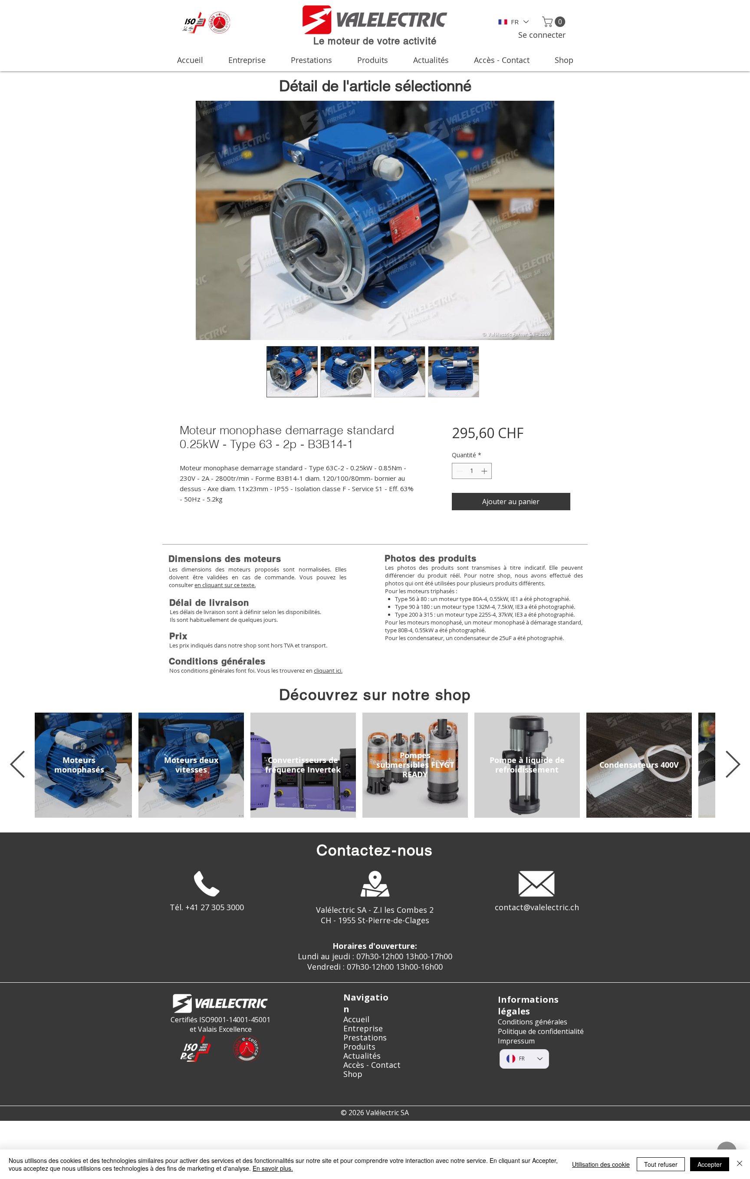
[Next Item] (732, 765)
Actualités (362, 1055)
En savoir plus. (273, 1168)
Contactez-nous (374, 850)
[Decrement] (458, 471)
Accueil (356, 1019)
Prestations (365, 1037)
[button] (555, 22)
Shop (352, 1074)
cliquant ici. (328, 670)
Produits (359, 1046)
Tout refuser (661, 1164)
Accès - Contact (372, 1065)
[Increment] (485, 471)
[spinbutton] (472, 471)
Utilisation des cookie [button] (601, 1164)
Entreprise (363, 1028)
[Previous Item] (17, 765)
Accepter (709, 1164)
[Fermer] (739, 1164)
